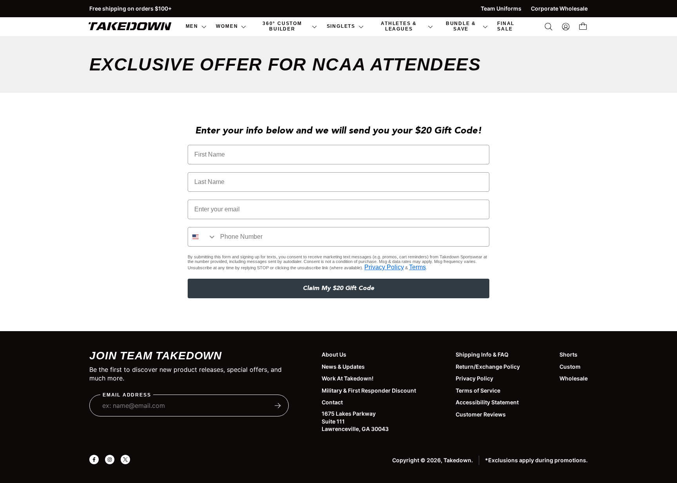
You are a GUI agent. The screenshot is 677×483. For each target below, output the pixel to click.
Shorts (568, 354)
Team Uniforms (501, 8)
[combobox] (202, 236)
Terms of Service (478, 390)
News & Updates (343, 366)
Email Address (127, 395)
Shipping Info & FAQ (482, 354)
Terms (417, 267)
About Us (334, 354)
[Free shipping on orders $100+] (338, 8)
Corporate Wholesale (559, 8)
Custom (570, 366)
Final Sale (505, 26)
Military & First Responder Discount (369, 390)
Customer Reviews (481, 414)
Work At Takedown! (347, 378)
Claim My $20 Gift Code (338, 288)
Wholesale (573, 378)
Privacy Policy (384, 267)
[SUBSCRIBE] (278, 405)
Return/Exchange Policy (488, 366)
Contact (332, 402)
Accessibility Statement (487, 402)
